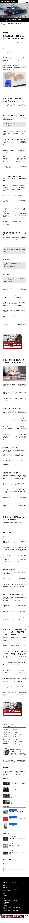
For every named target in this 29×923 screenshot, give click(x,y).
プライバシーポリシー (7, 888)
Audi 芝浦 (5, 898)
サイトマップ (15, 887)
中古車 (4, 866)
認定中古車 (14, 884)
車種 (4, 873)
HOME (4, 880)
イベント (5, 885)
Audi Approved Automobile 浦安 (10, 900)
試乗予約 (14, 882)
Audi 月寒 (5, 895)
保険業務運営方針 (16, 889)
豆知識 (4, 870)
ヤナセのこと (5, 863)
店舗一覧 (5, 882)
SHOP (4, 893)
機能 (4, 868)
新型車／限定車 (6, 884)
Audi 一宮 (5, 905)
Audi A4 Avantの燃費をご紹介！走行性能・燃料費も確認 (20, 773)
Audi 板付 (5, 908)
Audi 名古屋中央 (6, 902)
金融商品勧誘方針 (7, 890)
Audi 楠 (4, 903)
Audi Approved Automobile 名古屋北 (11, 907)
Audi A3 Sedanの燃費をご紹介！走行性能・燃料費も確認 (8, 773)
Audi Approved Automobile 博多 (10, 910)
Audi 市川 (5, 897)
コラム (13, 885)
